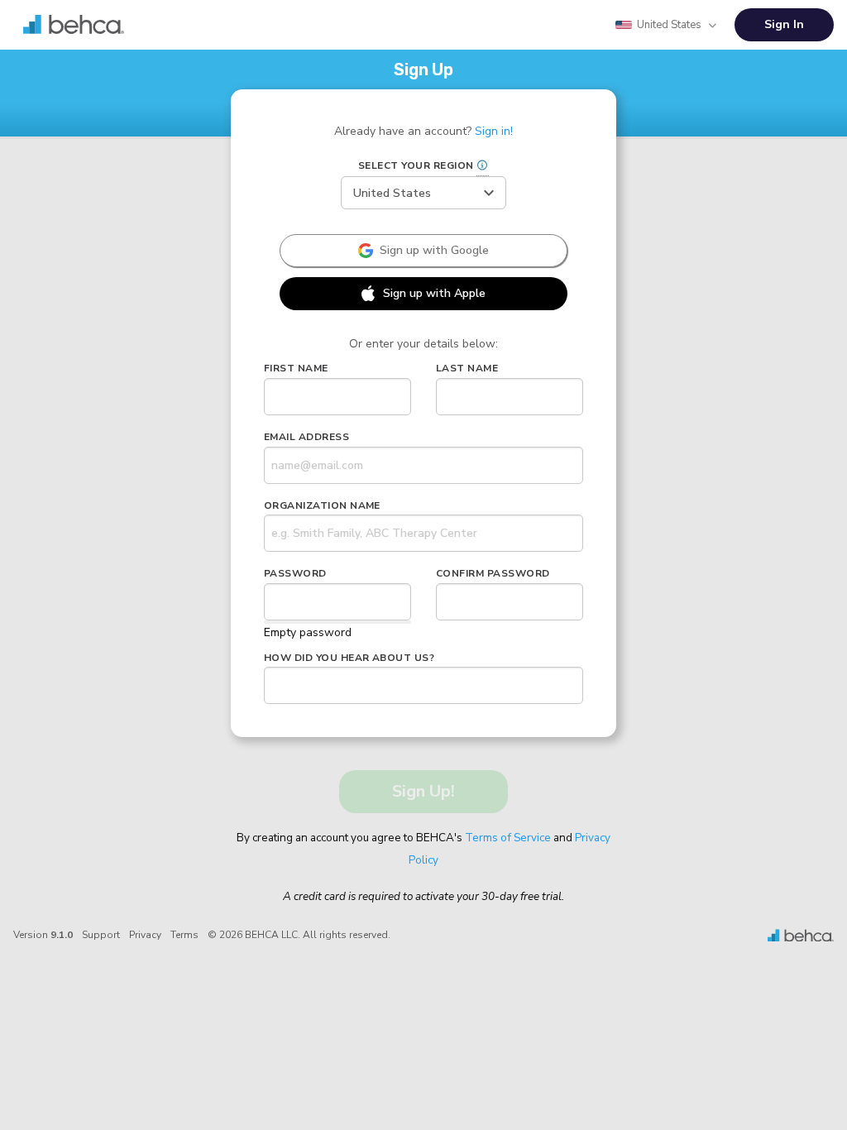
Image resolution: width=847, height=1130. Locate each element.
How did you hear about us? (349, 657)
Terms (184, 934)
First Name (296, 368)
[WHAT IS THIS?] (482, 166)
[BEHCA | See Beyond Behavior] (73, 24)
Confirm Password (493, 573)
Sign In (784, 24)
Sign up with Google (434, 250)
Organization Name (322, 505)
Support (101, 934)
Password (295, 573)
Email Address (306, 436)
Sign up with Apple (434, 293)
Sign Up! (423, 791)
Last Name (467, 368)
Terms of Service (508, 837)
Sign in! (494, 131)
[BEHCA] (801, 934)
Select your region (457, 165)
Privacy (145, 934)
